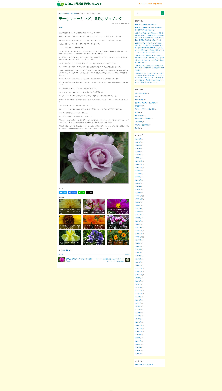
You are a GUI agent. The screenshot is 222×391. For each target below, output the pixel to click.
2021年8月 (138, 300)
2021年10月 (138, 293)
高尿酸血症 (138, 121)
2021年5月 (138, 309)
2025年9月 (138, 170)
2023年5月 (138, 252)
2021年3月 (138, 316)
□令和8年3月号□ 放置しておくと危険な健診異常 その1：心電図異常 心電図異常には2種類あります (149, 68)
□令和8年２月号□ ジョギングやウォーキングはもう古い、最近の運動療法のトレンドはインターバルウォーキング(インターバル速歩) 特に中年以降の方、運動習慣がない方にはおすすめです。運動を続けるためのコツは (149, 78)
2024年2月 (138, 224)
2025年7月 (138, 177)
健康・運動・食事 (66, 250)
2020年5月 (138, 347)
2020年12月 (138, 325)
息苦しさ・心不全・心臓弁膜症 (144, 109)
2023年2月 (138, 262)
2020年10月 (138, 331)
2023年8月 (138, 243)
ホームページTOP (146, 4)
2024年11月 (138, 196)
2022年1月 (138, 287)
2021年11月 (138, 290)
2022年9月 (138, 278)
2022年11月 (138, 271)
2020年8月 (138, 338)
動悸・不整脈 (139, 99)
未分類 (137, 112)
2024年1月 (138, 227)
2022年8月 (138, 281)
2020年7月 (138, 341)
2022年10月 (138, 275)
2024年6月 (138, 211)
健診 (136, 96)
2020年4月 (138, 350)
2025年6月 (138, 180)
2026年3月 (138, 151)
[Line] (81, 192)
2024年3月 (138, 221)
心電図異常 (138, 106)
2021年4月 (138, 312)
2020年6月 (138, 344)
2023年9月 (138, 240)
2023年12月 (138, 230)
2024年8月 (138, 205)
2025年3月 (138, 189)
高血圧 (137, 128)
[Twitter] (63, 192)
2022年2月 (138, 284)
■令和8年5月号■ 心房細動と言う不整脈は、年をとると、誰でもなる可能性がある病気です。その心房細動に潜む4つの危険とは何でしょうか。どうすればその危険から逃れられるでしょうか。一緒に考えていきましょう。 (149, 47)
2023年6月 (138, 249)
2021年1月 (138, 322)
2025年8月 (138, 173)
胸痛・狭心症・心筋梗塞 (142, 118)
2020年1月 (138, 353)
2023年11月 (138, 233)
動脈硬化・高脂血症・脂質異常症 (145, 103)
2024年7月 (138, 208)
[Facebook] (72, 192)
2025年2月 (138, 192)
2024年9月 (138, 202)
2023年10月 (138, 237)
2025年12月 (138, 161)
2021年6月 (138, 306)
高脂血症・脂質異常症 (142, 125)
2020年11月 (138, 328)
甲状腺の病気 (139, 115)
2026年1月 (138, 158)
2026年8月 (138, 139)
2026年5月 (138, 145)
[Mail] (89, 192)
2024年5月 (138, 214)
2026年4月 (138, 148)
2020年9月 (138, 334)
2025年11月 (138, 164)
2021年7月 (138, 303)
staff (61, 27)
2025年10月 (138, 167)
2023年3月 (138, 259)
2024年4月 (138, 218)
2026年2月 (138, 155)
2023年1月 (138, 265)
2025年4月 (138, 186)
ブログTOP (158, 4)
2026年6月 (138, 142)
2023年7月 (138, 246)
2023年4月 (138, 256)
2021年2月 (138, 319)
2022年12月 (138, 268)
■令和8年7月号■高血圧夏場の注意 (145, 24)
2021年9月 (138, 297)
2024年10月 (138, 199)
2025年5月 (138, 183)
